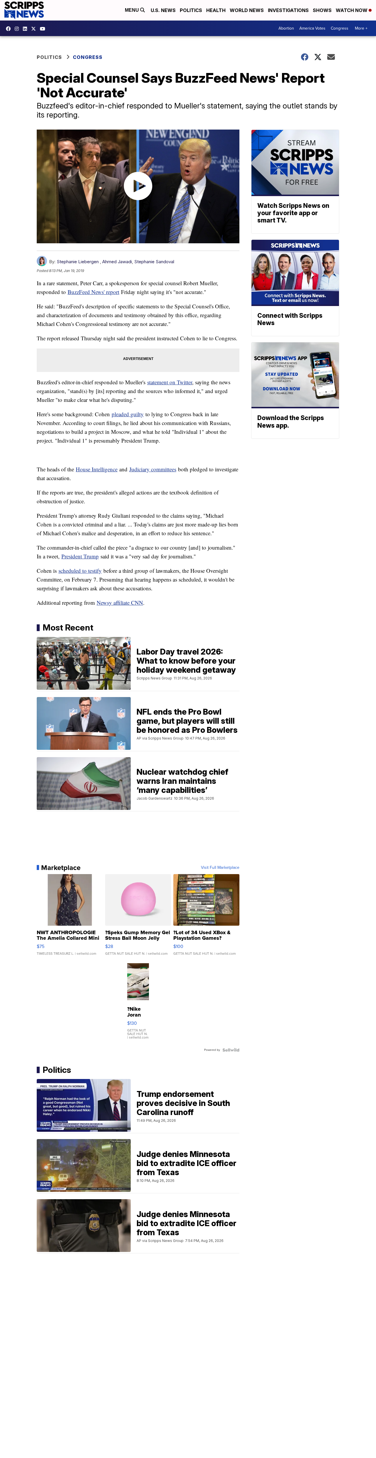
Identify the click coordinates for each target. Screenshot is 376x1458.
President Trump (80, 556)
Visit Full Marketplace (220, 868)
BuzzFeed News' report (93, 291)
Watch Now (352, 10)
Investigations (288, 10)
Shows (322, 10)
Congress (339, 28)
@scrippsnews (44, 28)
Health (216, 10)
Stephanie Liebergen (78, 261)
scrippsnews (10, 28)
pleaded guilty (128, 414)
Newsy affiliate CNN (120, 602)
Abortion (286, 28)
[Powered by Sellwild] (230, 1050)
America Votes (312, 28)
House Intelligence (97, 469)
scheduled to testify (80, 570)
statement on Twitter (169, 382)
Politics (191, 10)
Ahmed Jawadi (117, 261)
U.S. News (163, 10)
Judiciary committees (152, 469)
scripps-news (26, 28)
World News (247, 10)
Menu (132, 10)
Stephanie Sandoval (154, 261)
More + (361, 28)
